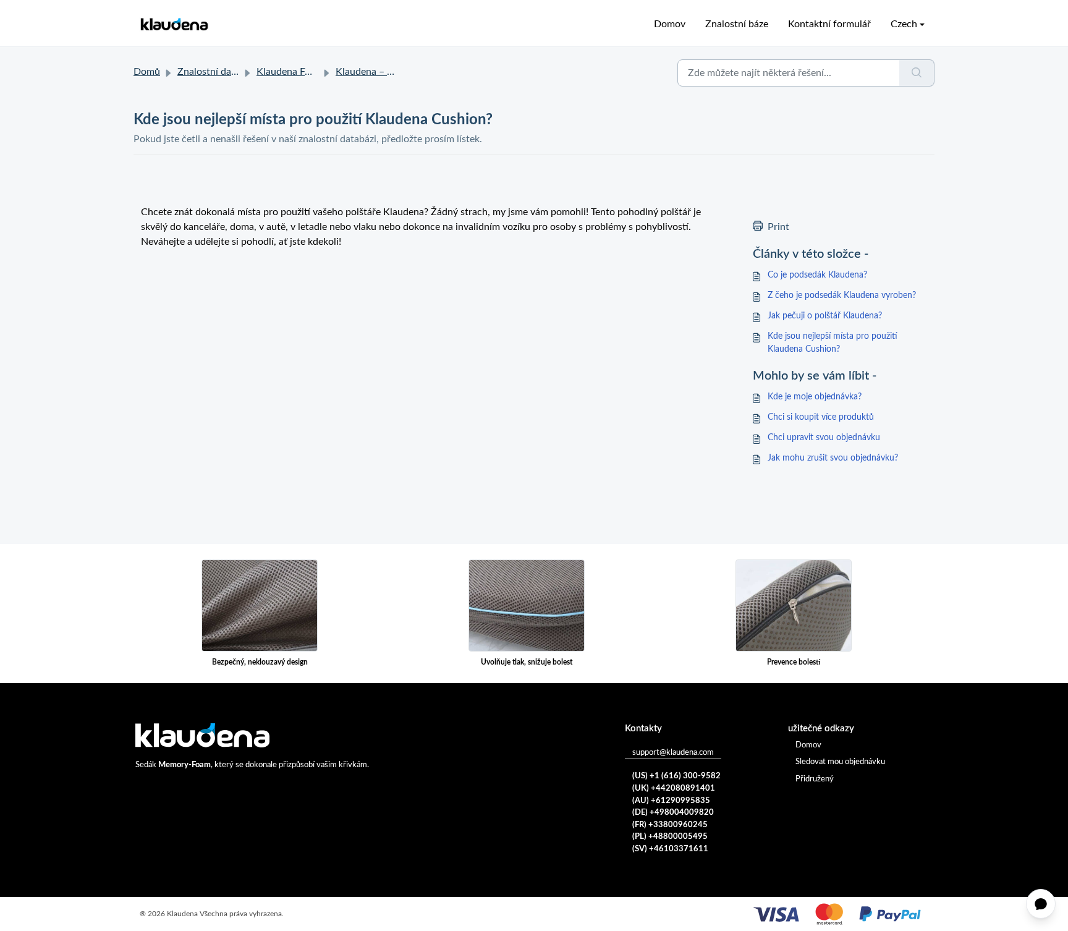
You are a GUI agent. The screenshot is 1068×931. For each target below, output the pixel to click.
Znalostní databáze (218, 72)
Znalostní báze (736, 24)
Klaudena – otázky (375, 72)
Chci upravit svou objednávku (824, 437)
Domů (147, 72)
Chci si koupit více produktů (821, 417)
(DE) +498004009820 (673, 813)
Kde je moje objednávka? (815, 397)
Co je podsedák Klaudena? (817, 275)
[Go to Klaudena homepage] (174, 24)
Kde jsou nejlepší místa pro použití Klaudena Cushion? (832, 343)
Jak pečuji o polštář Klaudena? (825, 316)
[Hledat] (916, 73)
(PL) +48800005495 (670, 837)
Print (778, 227)
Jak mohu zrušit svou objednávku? (833, 458)
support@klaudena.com (673, 753)
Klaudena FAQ (288, 72)
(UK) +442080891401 (673, 788)
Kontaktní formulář (829, 24)
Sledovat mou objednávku (840, 762)
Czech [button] (904, 24)
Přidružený (814, 779)
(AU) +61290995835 (671, 801)
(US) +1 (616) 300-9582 (676, 776)
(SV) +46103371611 (670, 849)
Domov (669, 24)
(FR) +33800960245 (670, 825)
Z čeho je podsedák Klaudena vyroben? (842, 295)
